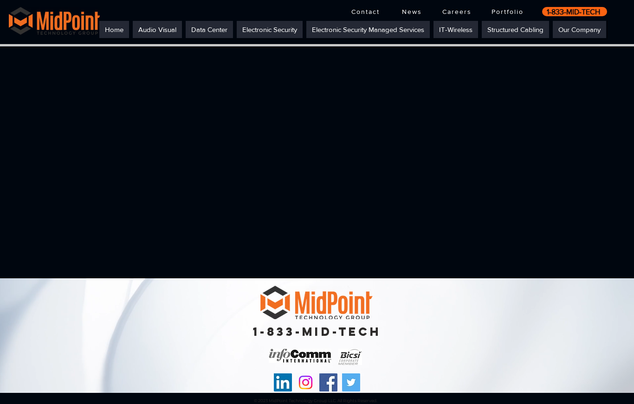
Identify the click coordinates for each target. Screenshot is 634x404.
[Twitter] (351, 382)
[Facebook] (328, 382)
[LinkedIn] (283, 382)
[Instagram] (306, 382)
